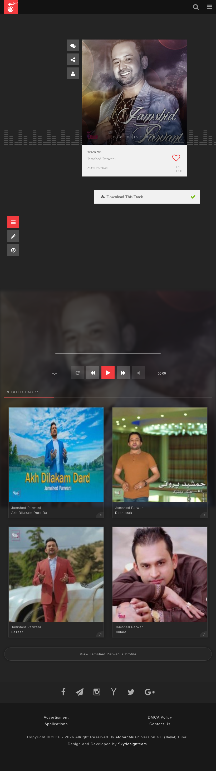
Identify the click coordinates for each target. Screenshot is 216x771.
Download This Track (124, 197)
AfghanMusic (127, 737)
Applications (56, 724)
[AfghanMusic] (11, 7)
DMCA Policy (160, 717)
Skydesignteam (132, 744)
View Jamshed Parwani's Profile (108, 654)
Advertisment (56, 717)
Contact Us (159, 724)
